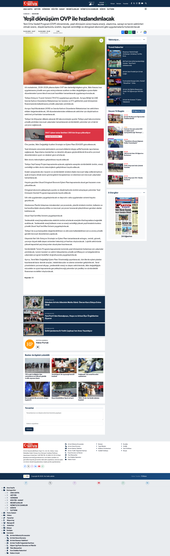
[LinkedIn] (35, 466)
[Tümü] (144, 40)
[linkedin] (147, 483)
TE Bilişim (144, 476)
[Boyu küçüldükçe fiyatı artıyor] (64, 389)
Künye (125, 450)
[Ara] (146, 3)
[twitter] (50, 483)
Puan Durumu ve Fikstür (75, 453)
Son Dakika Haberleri (74, 457)
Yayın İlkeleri (102, 446)
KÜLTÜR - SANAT (58, 9)
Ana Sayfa (11, 488)
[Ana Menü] (146, 9)
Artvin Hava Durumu (74, 446)
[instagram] (74, 483)
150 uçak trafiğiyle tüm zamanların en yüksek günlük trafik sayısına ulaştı (35, 376)
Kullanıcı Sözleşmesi (104, 448)
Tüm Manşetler (72, 455)
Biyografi (10, 523)
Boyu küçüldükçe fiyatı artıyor (63, 398)
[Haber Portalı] (29, 344)
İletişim (100, 444)
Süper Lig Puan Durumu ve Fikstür (23, 545)
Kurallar (125, 444)
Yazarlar (10, 518)
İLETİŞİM (110, 9)
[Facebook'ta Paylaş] (122, 32)
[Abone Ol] (145, 32)
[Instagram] (32, 466)
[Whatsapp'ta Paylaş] (130, 32)
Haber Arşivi (72, 459)
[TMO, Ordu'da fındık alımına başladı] (90, 389)
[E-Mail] (37, 347)
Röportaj (10, 520)
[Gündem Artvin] (30, 3)
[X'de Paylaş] (126, 32)
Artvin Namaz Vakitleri (75, 448)
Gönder (29, 429)
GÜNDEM (46, 9)
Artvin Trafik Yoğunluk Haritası (77, 450)
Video (9, 515)
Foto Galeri (11, 513)
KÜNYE (102, 9)
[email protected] (29, 457)
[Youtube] (39, 466)
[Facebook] (25, 466)
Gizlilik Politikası (103, 450)
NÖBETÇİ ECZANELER (89, 9)
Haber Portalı (42, 343)
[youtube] (99, 483)
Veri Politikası (127, 448)
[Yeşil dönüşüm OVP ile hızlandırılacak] (64, 61)
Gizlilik (125, 446)
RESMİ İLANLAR (72, 9)
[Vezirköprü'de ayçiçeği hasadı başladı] (64, 365)
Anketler (10, 525)
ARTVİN (37, 9)
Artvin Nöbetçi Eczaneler (76, 444)
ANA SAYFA (27, 9)
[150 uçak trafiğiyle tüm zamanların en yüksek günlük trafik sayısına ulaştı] (37, 365)
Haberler (26, 14)
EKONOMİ (35, 14)
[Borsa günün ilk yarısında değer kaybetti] (37, 389)
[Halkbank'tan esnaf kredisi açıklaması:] (90, 365)
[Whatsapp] (42, 466)
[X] (28, 466)
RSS (27, 476)
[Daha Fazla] (133, 32)
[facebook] (26, 483)
